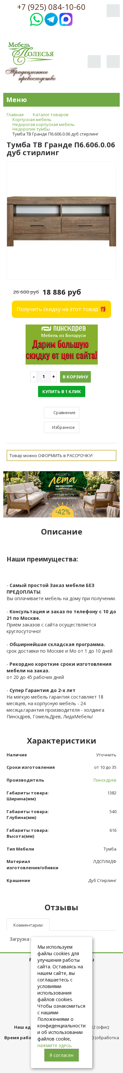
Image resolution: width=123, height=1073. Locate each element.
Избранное (63, 427)
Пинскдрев (104, 780)
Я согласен (61, 1055)
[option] (61, 221)
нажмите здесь (54, 1045)
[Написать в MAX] (65, 18)
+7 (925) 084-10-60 (51, 7)
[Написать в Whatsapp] (36, 18)
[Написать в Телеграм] (51, 18)
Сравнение (63, 412)
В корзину (75, 377)
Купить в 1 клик (61, 391)
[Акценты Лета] (61, 494)
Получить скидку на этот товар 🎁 (61, 309)
